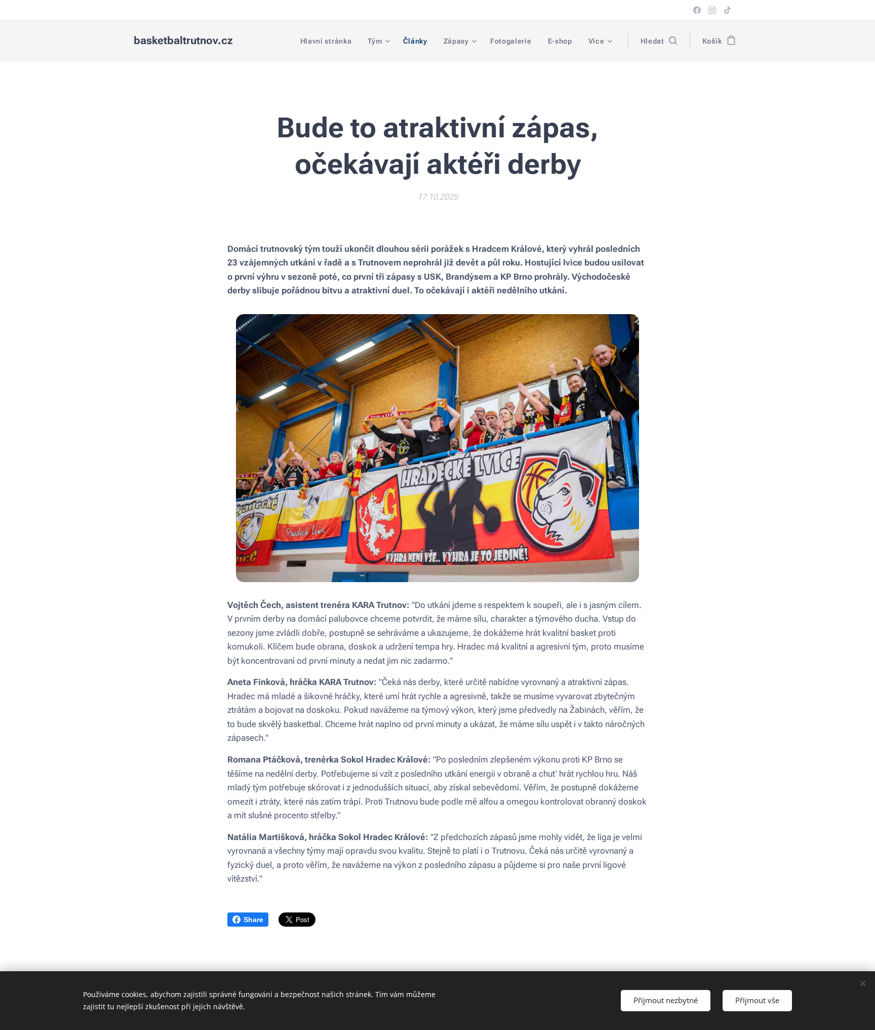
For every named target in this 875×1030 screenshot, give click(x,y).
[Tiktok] (727, 10)
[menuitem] (329, 41)
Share (253, 919)
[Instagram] (712, 10)
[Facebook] (697, 10)
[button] (659, 41)
